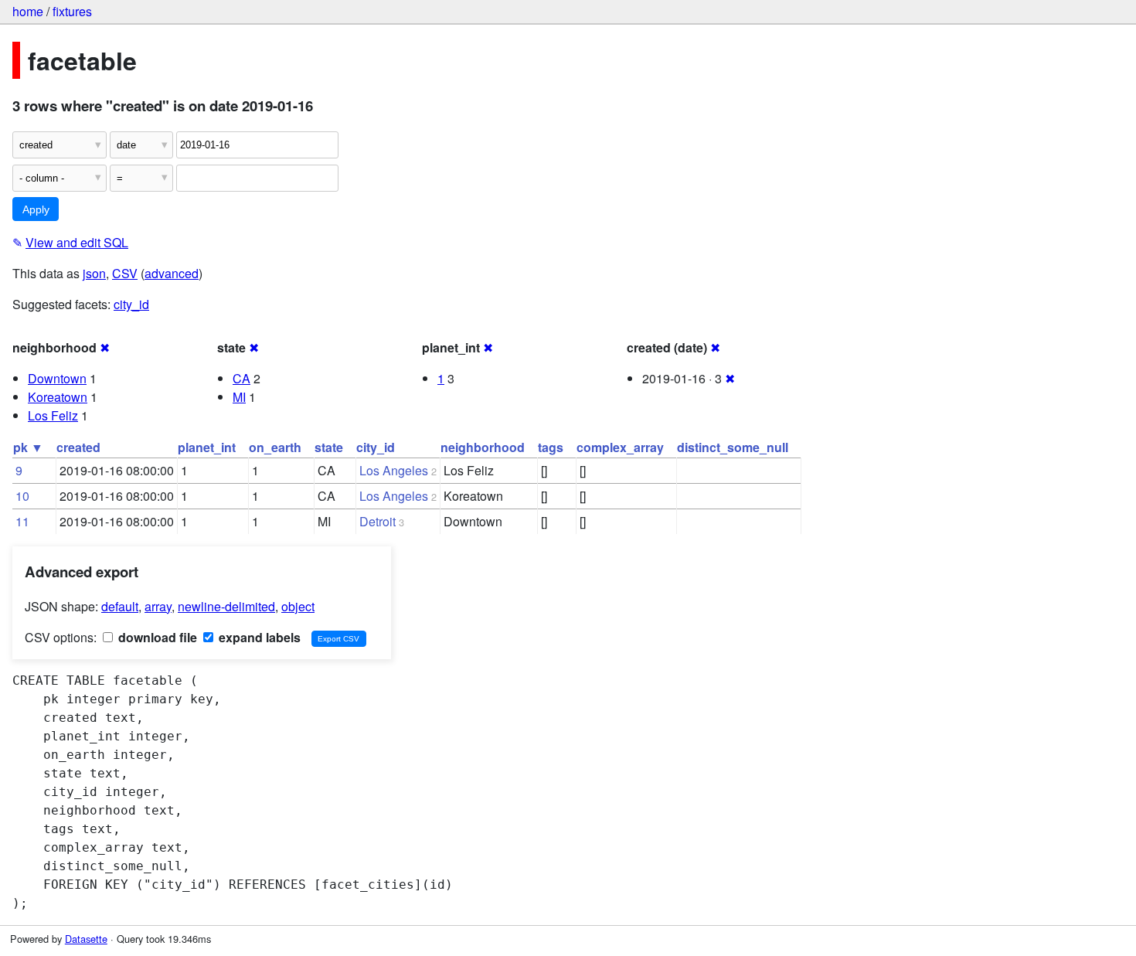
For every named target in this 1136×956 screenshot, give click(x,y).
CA (241, 378)
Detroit (377, 521)
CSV (125, 273)
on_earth (275, 447)
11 (22, 521)
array (158, 606)
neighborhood (482, 447)
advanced (172, 273)
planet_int (207, 447)
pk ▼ (28, 447)
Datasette (86, 938)
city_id (131, 304)
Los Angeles (393, 470)
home (27, 11)
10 (22, 496)
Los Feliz (53, 415)
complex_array (620, 447)
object (298, 606)
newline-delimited (226, 606)
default (119, 606)
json (94, 273)
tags (550, 447)
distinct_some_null (732, 447)
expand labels (258, 637)
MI (239, 397)
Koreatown (57, 397)
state (329, 447)
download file (156, 637)
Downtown (57, 378)
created (78, 447)
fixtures (72, 11)
